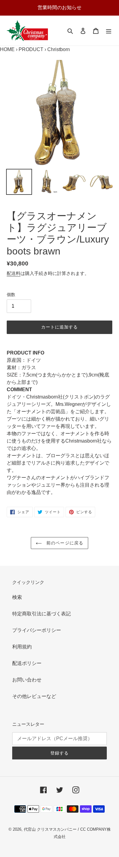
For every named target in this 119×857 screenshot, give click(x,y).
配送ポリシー (26, 663)
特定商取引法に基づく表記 (41, 613)
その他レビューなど (34, 696)
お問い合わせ (26, 679)
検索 (17, 597)
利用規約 (22, 646)
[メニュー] (108, 30)
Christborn (58, 49)
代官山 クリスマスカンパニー (50, 829)
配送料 (13, 273)
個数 (11, 294)
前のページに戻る (64, 542)
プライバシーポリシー (36, 630)
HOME (7, 49)
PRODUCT (31, 49)
